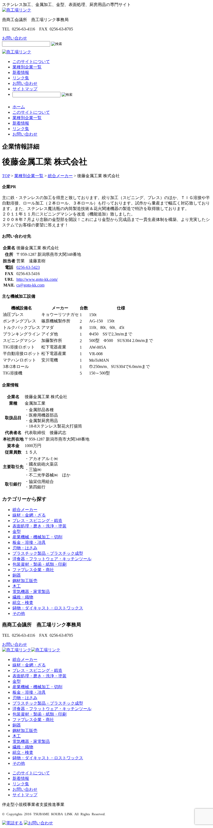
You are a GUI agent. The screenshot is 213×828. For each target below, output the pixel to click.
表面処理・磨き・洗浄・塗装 (39, 526)
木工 (16, 586)
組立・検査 (22, 602)
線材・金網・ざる (29, 515)
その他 (18, 613)
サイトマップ (24, 89)
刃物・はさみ (24, 548)
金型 (16, 531)
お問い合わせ (24, 83)
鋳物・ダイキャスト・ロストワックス (47, 608)
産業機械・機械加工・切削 (37, 537)
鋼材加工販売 (24, 580)
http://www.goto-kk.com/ (37, 279)
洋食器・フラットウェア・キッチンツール (51, 559)
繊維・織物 (22, 597)
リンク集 (20, 78)
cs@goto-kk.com (30, 285)
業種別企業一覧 (27, 67)
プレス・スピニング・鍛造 (37, 520)
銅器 (16, 575)
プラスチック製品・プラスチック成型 (47, 553)
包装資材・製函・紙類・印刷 (39, 564)
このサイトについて (31, 61)
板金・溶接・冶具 (29, 542)
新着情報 (20, 72)
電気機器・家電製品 (31, 591)
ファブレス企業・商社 (33, 570)
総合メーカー (24, 509)
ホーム (18, 107)
